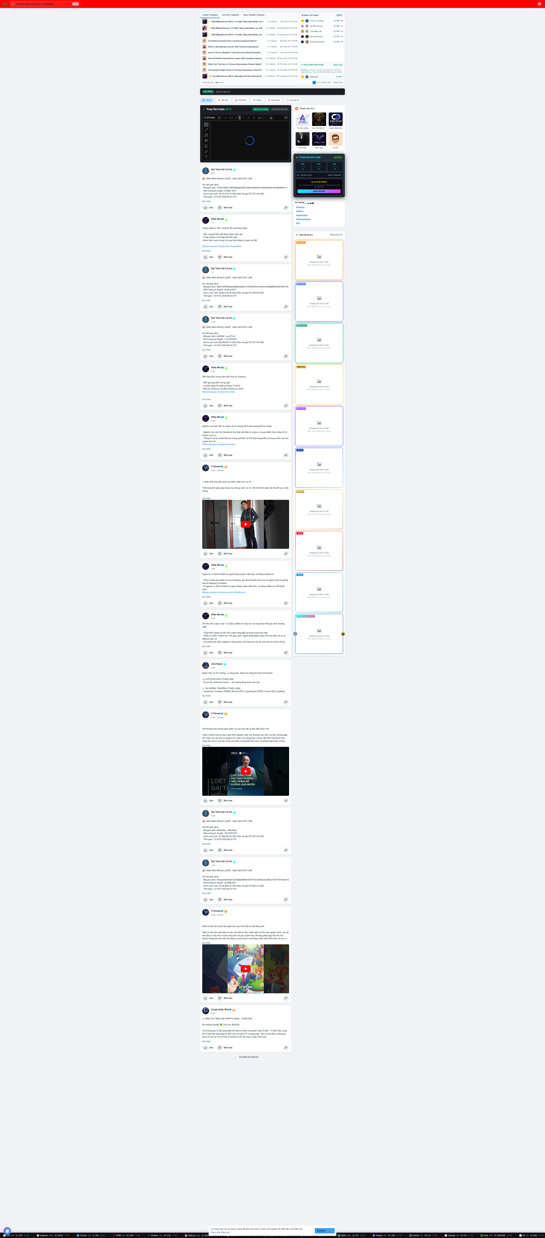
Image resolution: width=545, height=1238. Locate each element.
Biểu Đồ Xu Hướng (261, 109)
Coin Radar (217, 664)
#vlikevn (300, 211)
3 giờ (213, 322)
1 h (212, 223)
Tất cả (208, 100)
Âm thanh (275, 100)
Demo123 (314, 77)
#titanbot (300, 207)
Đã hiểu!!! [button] (321, 1231)
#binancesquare (209, 246)
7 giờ (213, 865)
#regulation (236, 246)
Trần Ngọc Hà (316, 31)
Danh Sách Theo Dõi (280, 109)
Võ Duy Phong (316, 36)
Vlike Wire (216, 219)
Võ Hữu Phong (316, 26)
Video (258, 100)
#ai (232, 592)
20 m (213, 173)
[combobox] (45, 4)
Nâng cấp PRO (319, 191)
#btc (233, 444)
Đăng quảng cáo (336, 235)
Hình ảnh (242, 100)
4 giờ (213, 371)
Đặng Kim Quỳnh (317, 42)
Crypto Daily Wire (220, 1009)
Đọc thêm (206, 201)
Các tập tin (294, 100)
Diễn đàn (220, 82)
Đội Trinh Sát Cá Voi (221, 169)
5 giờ (213, 618)
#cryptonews (224, 246)
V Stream (216, 466)
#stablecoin (240, 592)
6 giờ (213, 816)
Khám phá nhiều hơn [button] (220, 1232)
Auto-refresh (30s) (324, 82)
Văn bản (225, 100)
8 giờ (213, 1013)
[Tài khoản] (539, 4)
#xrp (233, 392)
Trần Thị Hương (316, 21)
